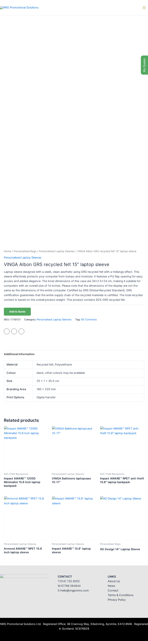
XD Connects (89, 319)
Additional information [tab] (19, 354)
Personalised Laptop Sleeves (57, 251)
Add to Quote (17, 311)
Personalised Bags (25, 251)
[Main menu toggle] (144, 7)
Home (7, 251)
